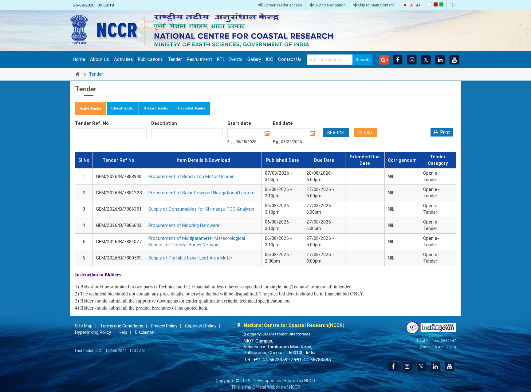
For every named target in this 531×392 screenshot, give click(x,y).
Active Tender (90, 108)
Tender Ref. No (92, 123)
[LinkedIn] (440, 60)
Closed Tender (122, 108)
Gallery (254, 59)
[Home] (207, 30)
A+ (418, 5)
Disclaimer (145, 332)
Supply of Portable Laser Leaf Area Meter (190, 258)
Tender (175, 59)
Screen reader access (282, 5)
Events (235, 59)
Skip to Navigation (330, 5)
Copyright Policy (200, 325)
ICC (269, 59)
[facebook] (398, 60)
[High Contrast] (436, 4)
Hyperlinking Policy (93, 332)
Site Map (83, 325)
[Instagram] (412, 60)
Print (445, 132)
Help (123, 332)
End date (283, 123)
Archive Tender (156, 108)
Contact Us (289, 59)
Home (79, 59)
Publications (150, 59)
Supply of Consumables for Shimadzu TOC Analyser (201, 209)
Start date (239, 123)
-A (404, 5)
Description (164, 123)
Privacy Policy (164, 325)
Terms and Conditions (121, 325)
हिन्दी (454, 5)
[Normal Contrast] (430, 4)
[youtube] (454, 60)
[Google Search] (384, 60)
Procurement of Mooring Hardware (183, 225)
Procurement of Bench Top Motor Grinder (191, 176)
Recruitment (199, 59)
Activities (123, 59)
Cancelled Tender (191, 108)
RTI (220, 59)
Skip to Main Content (376, 5)
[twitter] (426, 60)
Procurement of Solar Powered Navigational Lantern (201, 193)
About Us (99, 59)
